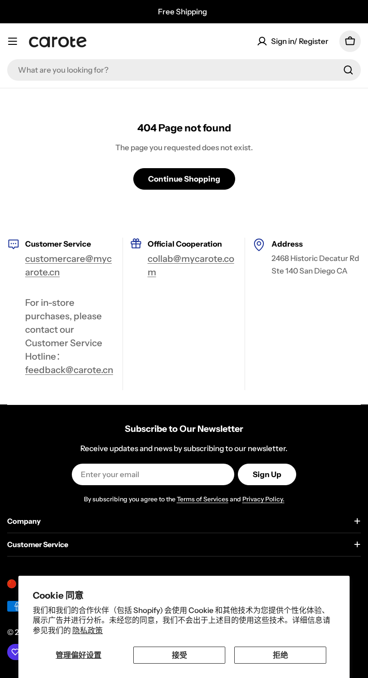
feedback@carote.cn (69, 369)
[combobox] (184, 70)
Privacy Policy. (263, 499)
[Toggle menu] (12, 41)
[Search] (348, 70)
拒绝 (280, 655)
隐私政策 (87, 630)
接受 (179, 655)
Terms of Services (202, 499)
